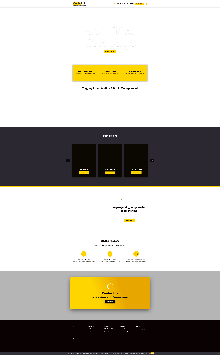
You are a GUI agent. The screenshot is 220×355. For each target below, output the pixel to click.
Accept (152, 353)
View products (110, 57)
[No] (218, 353)
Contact (90, 331)
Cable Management (110, 36)
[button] (152, 160)
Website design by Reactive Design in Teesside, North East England (141, 330)
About (89, 328)
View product (88, 172)
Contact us (110, 301)
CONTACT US (129, 220)
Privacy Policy (138, 326)
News (89, 330)
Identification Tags (108, 328)
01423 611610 (122, 328)
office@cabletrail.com (120, 297)
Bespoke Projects (108, 331)
